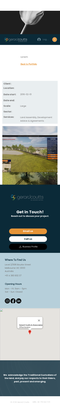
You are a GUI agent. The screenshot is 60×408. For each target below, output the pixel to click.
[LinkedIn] (18, 300)
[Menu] (54, 39)
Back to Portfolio (29, 64)
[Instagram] (7, 300)
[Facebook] (13, 300)
